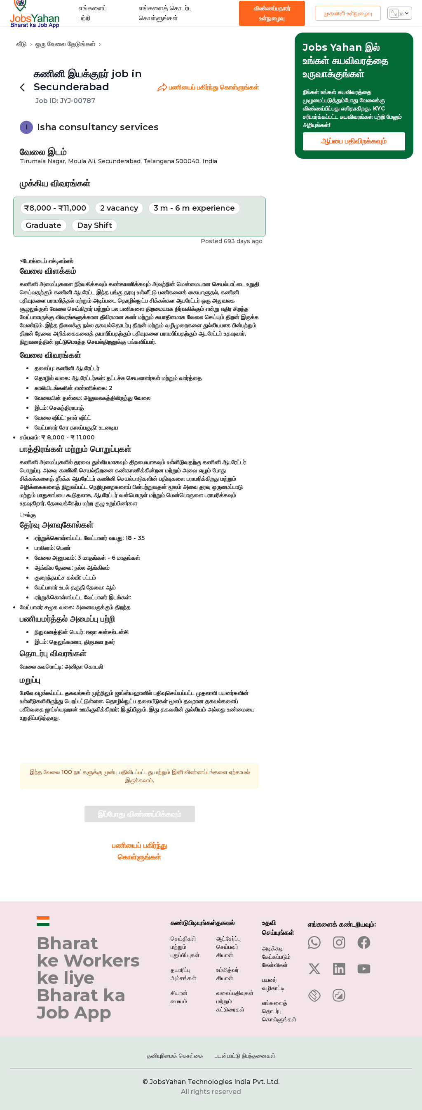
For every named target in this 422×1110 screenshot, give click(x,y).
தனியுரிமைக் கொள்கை (175, 1055)
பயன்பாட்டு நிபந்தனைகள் (245, 1055)
